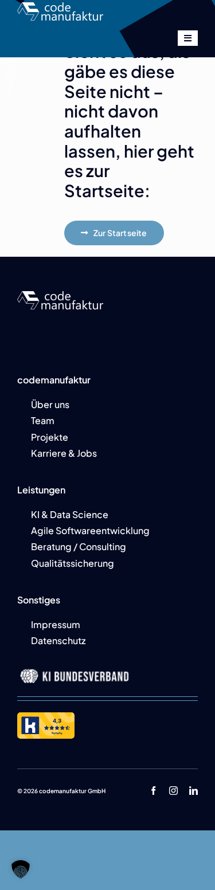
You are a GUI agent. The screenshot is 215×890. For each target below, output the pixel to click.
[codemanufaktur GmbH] (60, 7)
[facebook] (153, 790)
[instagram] (173, 790)
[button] (20, 869)
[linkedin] (193, 790)
